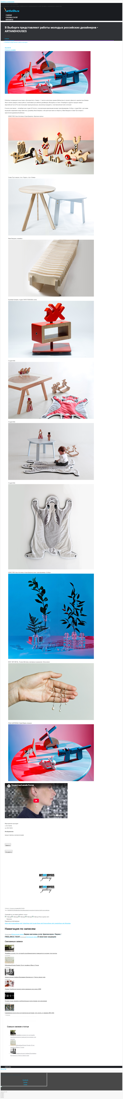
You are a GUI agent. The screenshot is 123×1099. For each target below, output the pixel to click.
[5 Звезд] (35, 917)
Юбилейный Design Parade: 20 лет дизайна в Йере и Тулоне (22, 965)
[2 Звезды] (14, 917)
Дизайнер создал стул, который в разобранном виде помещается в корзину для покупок (31, 953)
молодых (29, 910)
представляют (35, 910)
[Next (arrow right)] (3, 1095)
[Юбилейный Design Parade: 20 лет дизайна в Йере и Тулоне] (13, 1045)
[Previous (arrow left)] (1, 1095)
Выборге (18, 910)
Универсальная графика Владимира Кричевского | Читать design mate (25, 977)
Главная (7, 38)
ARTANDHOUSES (11, 910)
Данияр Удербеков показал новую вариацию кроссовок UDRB (23, 989)
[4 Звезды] (28, 917)
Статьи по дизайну (9, 40)
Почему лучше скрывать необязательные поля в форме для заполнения (26, 1001)
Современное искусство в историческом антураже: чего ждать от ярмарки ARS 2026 (29, 1013)
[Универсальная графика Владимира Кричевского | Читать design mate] (13, 1053)
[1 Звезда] (8, 917)
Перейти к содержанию (7, 1)
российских (46, 910)
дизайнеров (24, 910)
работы (41, 910)
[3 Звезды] (21, 917)
